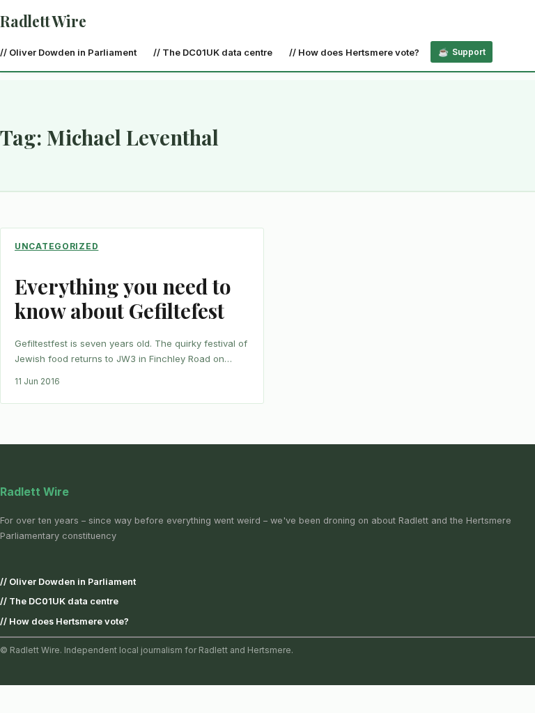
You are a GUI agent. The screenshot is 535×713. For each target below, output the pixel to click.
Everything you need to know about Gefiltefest (123, 298)
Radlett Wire (43, 21)
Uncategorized (56, 246)
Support (469, 52)
